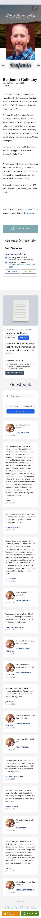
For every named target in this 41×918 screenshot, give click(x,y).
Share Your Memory (14, 373)
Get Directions (12, 271)
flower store (28, 212)
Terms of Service (26, 908)
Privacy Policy (14, 908)
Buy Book (23, 338)
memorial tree (30, 209)
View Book (11, 338)
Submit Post (20, 411)
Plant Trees (28, 271)
